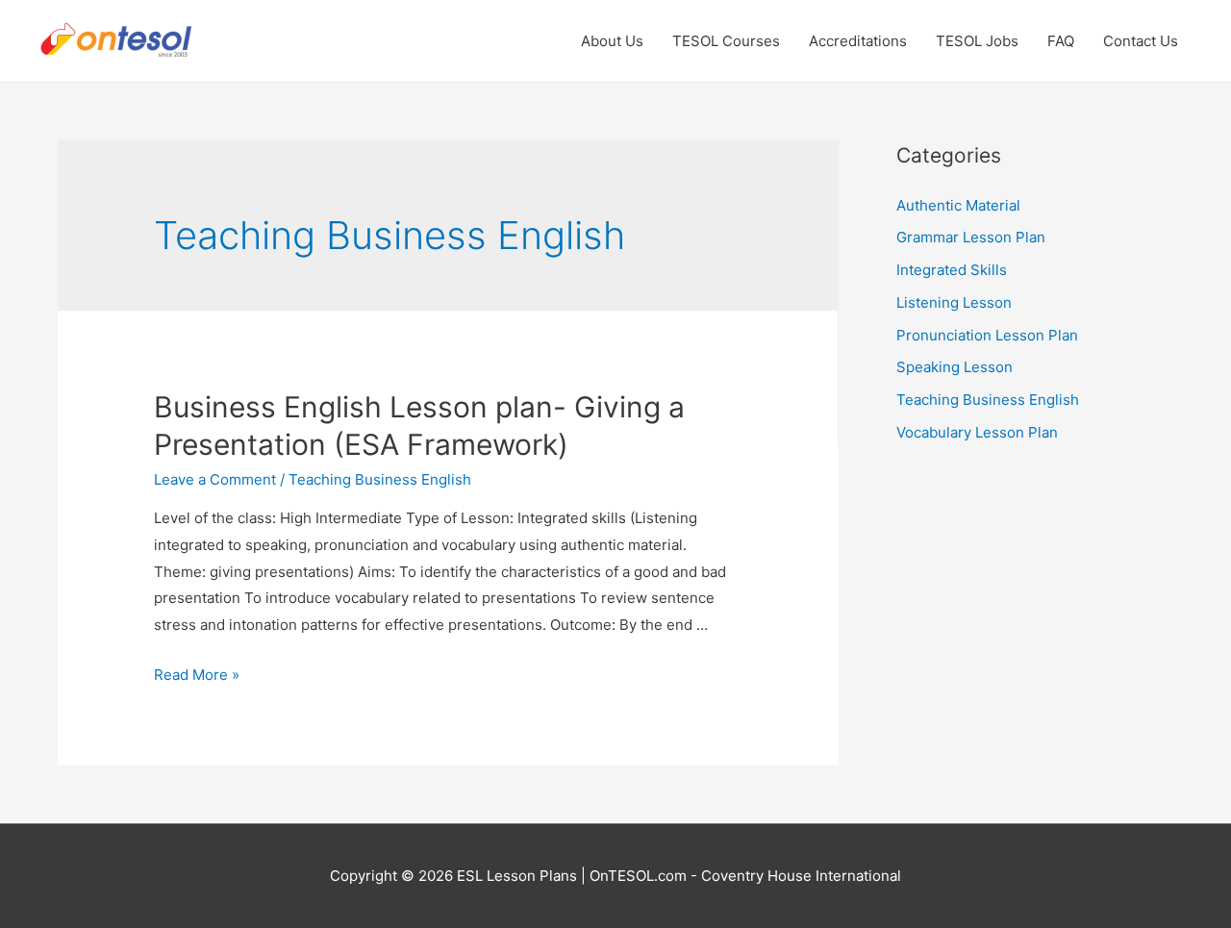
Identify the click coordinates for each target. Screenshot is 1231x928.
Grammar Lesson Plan (970, 237)
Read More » (196, 674)
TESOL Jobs (977, 41)
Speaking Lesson (954, 367)
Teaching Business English (380, 479)
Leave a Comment (215, 479)
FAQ (1060, 41)
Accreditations (858, 41)
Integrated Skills (951, 270)
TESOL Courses (726, 41)
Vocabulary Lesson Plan (977, 432)
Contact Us (1140, 41)
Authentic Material (958, 205)
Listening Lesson (954, 302)
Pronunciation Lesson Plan (987, 335)
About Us (612, 41)
